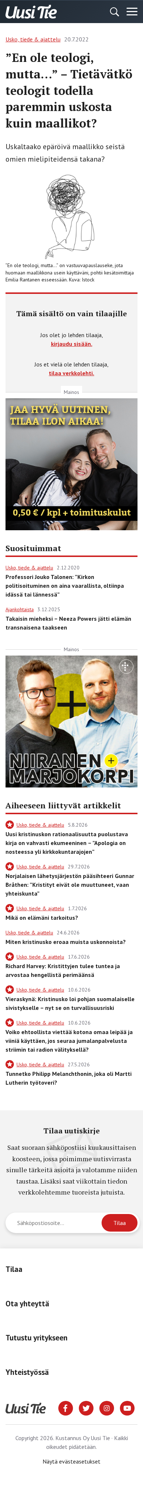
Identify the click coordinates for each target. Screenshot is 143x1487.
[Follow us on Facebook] (65, 1407)
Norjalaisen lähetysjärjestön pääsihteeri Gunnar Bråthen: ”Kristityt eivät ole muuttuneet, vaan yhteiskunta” (70, 884)
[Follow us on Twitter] (86, 1407)
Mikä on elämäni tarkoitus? (42, 917)
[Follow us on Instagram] (106, 1407)
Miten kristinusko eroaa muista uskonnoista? (66, 941)
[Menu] (132, 12)
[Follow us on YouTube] (127, 1407)
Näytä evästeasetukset (71, 1461)
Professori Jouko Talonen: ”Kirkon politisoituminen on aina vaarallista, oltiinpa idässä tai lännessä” (65, 585)
